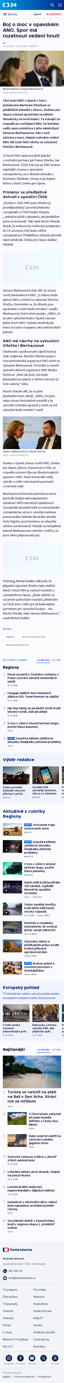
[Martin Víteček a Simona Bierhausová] (32, 69)
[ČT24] (10, 5)
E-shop (7, 1332)
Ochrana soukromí (24, 1376)
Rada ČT (38, 1318)
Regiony (10, 636)
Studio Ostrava (42, 1311)
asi (4, 43)
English (6, 1376)
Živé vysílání (10, 1296)
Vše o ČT (8, 1346)
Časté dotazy (41, 1339)
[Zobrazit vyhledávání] (52, 5)
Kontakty (39, 1346)
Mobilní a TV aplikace (15, 1339)
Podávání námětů (44, 1332)
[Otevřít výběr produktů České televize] (60, 5)
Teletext (8, 1311)
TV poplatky (10, 1304)
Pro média (39, 1289)
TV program (10, 1289)
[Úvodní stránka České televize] (18, 1249)
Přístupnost (44, 1376)
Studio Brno (40, 1304)
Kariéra (37, 1325)
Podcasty (8, 1318)
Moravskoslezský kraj (33, 636)
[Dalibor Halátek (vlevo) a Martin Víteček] (32, 432)
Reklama (38, 1296)
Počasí (7, 1325)
